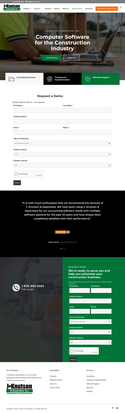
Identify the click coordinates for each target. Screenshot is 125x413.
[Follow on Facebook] (113, 408)
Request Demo (77, 9)
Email (16, 127)
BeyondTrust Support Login (107, 9)
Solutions (48, 9)
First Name (18, 105)
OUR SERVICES (51, 58)
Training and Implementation (62, 78)
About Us (65, 9)
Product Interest (20, 149)
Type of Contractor (21, 138)
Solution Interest (20, 160)
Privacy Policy (55, 387)
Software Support (101, 77)
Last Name (68, 105)
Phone (66, 127)
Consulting (90, 376)
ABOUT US (71, 58)
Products (26, 9)
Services (37, 9)
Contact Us (89, 9)
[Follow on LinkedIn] (117, 408)
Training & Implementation (96, 380)
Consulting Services (26, 77)
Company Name (20, 116)
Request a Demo (56, 380)
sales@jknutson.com (16, 398)
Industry (57, 9)
